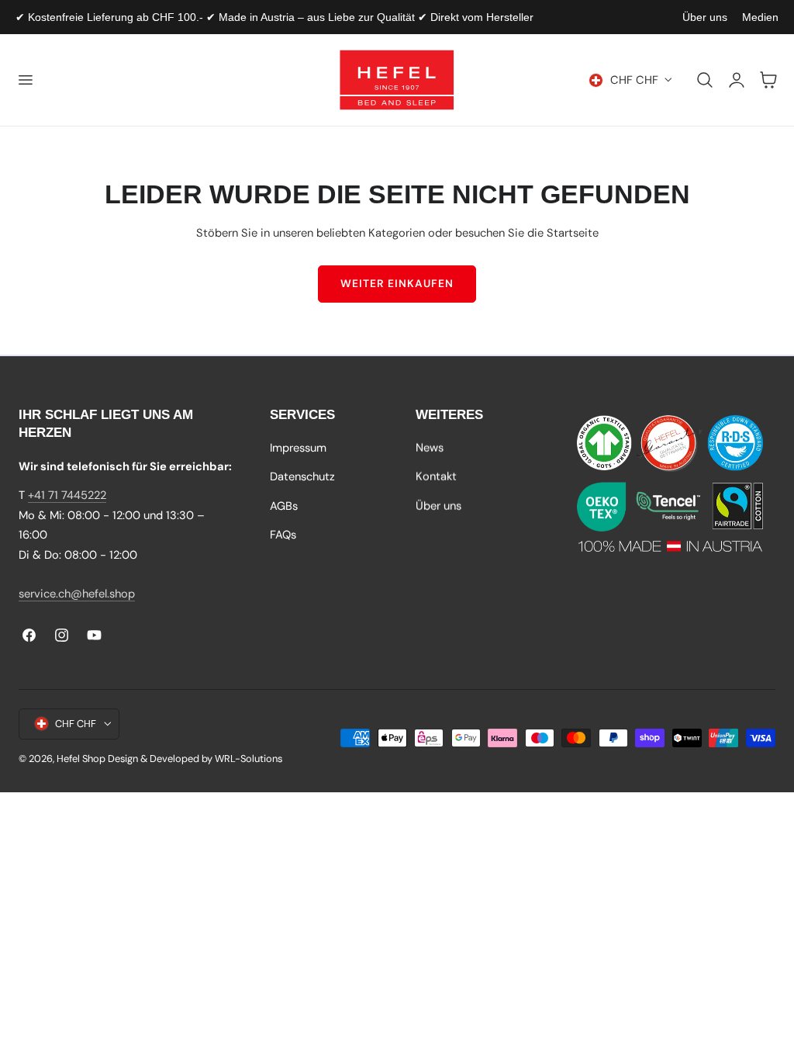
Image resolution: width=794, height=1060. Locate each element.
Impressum (298, 448)
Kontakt (436, 477)
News (430, 448)
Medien (760, 17)
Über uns (704, 17)
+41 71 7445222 (67, 495)
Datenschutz (302, 477)
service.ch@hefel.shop (77, 593)
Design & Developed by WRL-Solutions (195, 758)
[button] (25, 80)
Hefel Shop (81, 758)
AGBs (284, 506)
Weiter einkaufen (397, 283)
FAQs (283, 534)
